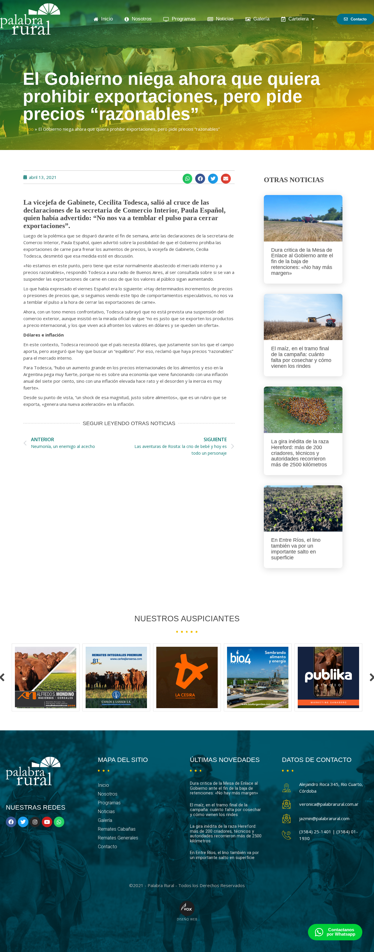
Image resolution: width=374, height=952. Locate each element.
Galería (259, 19)
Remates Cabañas (117, 829)
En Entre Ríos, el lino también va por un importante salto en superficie (296, 548)
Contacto (107, 846)
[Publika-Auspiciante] (257, 677)
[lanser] (45, 677)
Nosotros (140, 19)
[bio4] (187, 677)
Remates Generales (118, 838)
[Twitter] (23, 822)
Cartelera (297, 19)
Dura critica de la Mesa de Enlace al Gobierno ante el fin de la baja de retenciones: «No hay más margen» (302, 261)
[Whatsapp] (59, 822)
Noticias (223, 19)
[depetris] (328, 677)
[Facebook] (11, 822)
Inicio (105, 19)
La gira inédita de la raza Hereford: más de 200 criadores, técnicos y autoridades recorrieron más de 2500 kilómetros (300, 453)
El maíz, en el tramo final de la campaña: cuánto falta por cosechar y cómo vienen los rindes (301, 357)
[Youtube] (47, 822)
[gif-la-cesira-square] (116, 677)
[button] (188, 179)
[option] (45, 677)
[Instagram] (35, 822)
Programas (182, 19)
